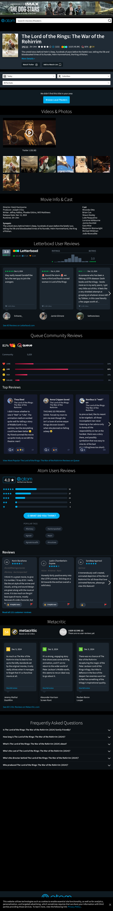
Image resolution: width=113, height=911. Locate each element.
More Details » (28, 58)
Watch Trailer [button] (28, 64)
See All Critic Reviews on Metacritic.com (21, 706)
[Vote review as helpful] (83, 605)
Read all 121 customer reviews (16, 612)
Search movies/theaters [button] (29, 20)
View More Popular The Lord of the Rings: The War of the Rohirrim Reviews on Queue (41, 460)
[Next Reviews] (109, 293)
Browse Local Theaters (56, 99)
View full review (11, 688)
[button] (29, 76)
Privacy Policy (74, 906)
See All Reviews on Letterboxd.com (19, 325)
